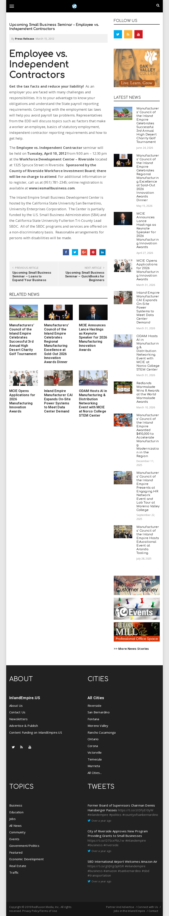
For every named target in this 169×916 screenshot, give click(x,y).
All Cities (96, 697)
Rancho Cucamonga (102, 732)
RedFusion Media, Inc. (45, 907)
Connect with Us (147, 907)
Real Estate (17, 866)
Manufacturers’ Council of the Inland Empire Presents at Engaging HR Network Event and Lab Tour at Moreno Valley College (148, 491)
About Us (16, 705)
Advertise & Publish (23, 726)
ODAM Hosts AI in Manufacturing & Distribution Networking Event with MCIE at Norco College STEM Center (93, 403)
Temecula (95, 759)
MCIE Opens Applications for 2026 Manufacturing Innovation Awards (22, 401)
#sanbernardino (129, 871)
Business (15, 805)
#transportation (99, 875)
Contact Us (17, 712)
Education (16, 812)
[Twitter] (118, 34)
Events (14, 839)
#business (95, 845)
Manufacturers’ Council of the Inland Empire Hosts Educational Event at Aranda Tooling (147, 540)
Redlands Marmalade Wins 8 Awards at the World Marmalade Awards (148, 392)
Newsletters (18, 719)
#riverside (111, 845)
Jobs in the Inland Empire (129, 911)
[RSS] (128, 34)
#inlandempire (98, 815)
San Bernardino (99, 712)
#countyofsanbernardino (140, 815)
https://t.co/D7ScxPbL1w (106, 840)
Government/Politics (24, 846)
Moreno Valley (98, 726)
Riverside (94, 705)
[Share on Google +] (84, 252)
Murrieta (94, 766)
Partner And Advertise (120, 907)
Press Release (24, 38)
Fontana (93, 719)
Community (17, 832)
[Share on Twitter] (75, 252)
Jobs (12, 819)
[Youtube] (138, 34)
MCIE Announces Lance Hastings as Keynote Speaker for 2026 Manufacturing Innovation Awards (93, 337)
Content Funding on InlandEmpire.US (35, 732)
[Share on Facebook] (66, 252)
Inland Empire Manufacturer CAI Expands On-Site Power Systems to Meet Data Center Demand (58, 401)
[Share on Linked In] (102, 252)
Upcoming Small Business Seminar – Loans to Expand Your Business (31, 276)
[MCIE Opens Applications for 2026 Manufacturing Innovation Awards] (23, 378)
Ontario (93, 739)
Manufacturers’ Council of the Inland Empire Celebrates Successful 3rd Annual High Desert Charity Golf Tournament (22, 339)
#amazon (110, 871)
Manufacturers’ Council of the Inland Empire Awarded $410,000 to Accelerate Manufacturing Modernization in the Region (147, 435)
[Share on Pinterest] (93, 252)
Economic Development (26, 859)
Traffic (14, 872)
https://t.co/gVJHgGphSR (106, 866)
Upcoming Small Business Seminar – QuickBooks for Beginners (84, 276)
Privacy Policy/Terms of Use (39, 911)
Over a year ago (101, 820)
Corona (93, 746)
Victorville (95, 752)
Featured (16, 852)
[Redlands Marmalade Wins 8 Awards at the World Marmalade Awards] (123, 387)
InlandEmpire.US (24, 697)
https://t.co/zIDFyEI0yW (136, 810)
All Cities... (95, 773)
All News (15, 825)
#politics (115, 815)
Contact (153, 911)
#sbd (145, 871)
